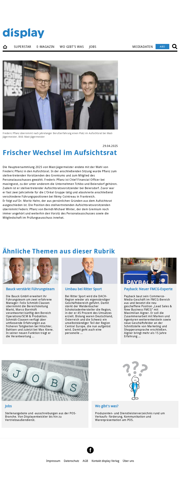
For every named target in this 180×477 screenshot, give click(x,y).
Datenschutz (71, 461)
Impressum (53, 461)
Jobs (92, 46)
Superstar (22, 46)
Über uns (128, 461)
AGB (85, 461)
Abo (162, 46)
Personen (5, 46)
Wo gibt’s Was (72, 46)
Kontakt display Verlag (105, 461)
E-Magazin (45, 46)
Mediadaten (142, 46)
